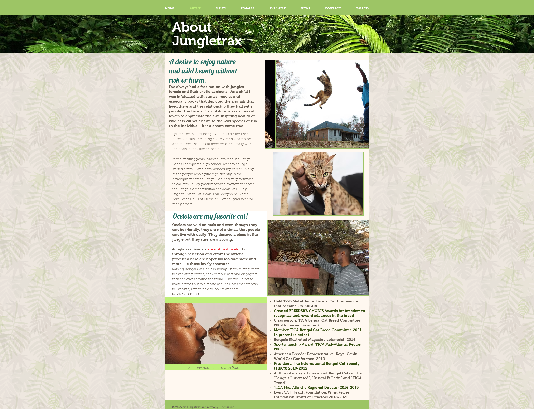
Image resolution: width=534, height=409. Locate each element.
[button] (317, 104)
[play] (360, 144)
